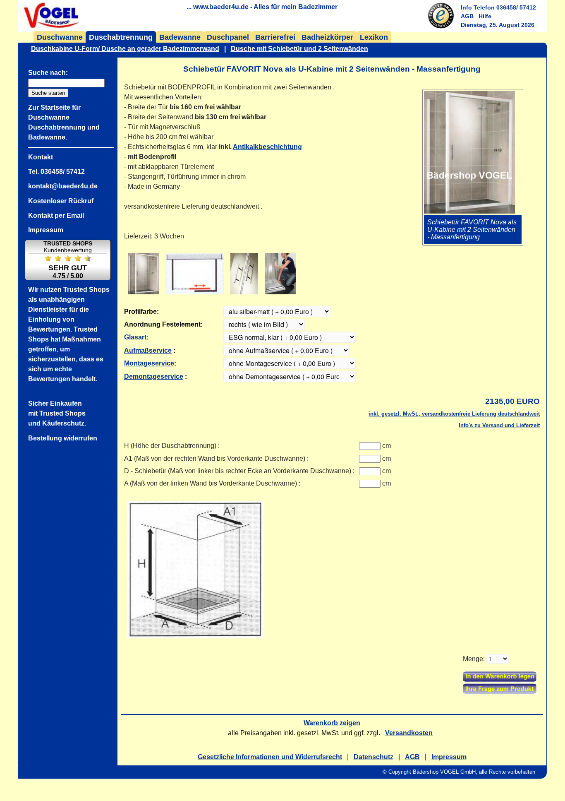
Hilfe (485, 16)
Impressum (449, 756)
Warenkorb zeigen (332, 722)
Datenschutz (373, 756)
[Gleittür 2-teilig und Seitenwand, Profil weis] (143, 274)
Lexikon (374, 37)
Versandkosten (409, 732)
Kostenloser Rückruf (60, 200)
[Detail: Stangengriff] (244, 274)
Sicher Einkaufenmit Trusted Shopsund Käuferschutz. (57, 413)
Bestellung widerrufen (62, 438)
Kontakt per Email (56, 215)
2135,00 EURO (512, 401)
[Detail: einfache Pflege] (280, 274)
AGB (467, 16)
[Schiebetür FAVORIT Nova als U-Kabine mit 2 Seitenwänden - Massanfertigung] (194, 274)
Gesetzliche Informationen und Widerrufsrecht (270, 756)
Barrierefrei (275, 37)
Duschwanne (60, 37)
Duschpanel (228, 37)
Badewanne (180, 37)
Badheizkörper (327, 37)
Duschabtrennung (121, 37)
